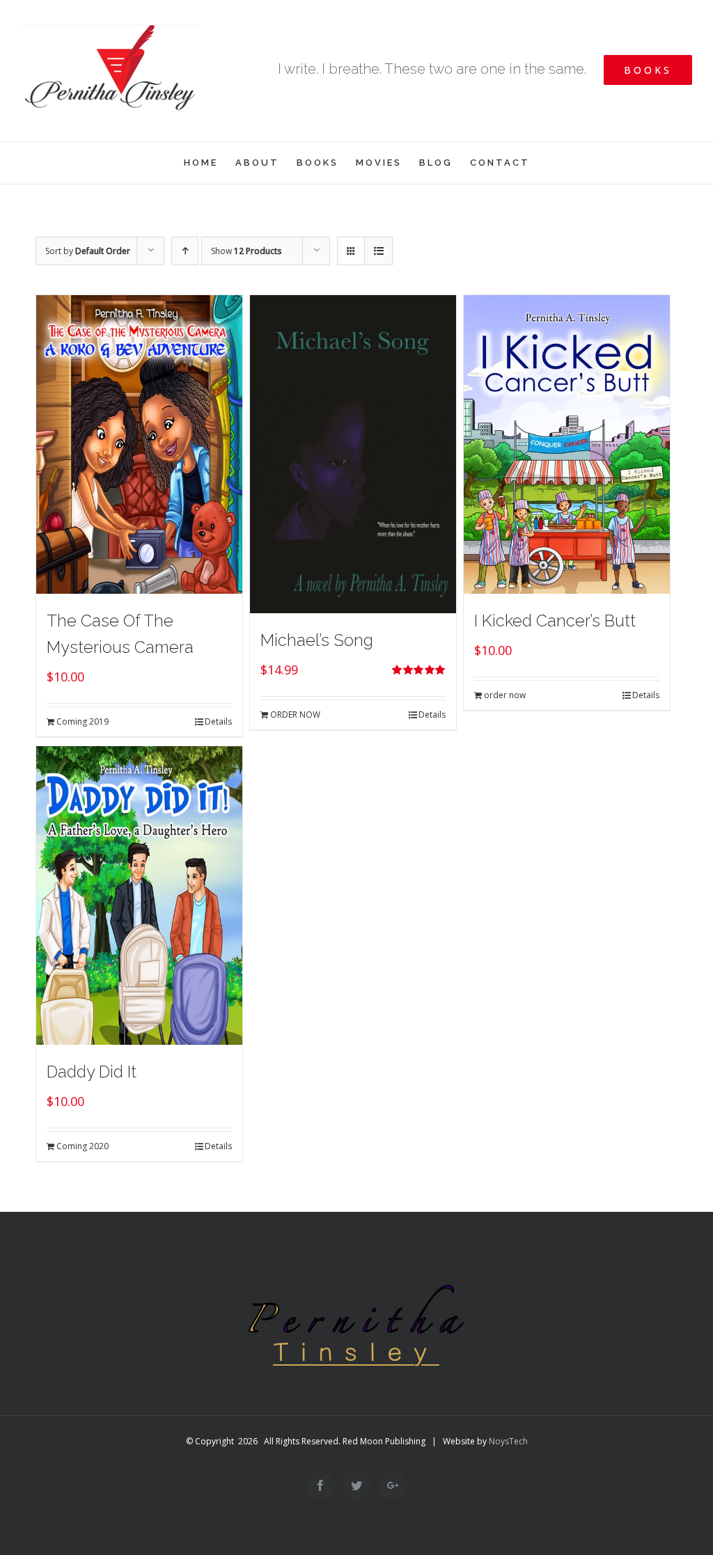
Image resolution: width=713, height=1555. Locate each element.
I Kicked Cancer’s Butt (555, 620)
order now (505, 695)
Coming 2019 (82, 721)
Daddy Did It (91, 1071)
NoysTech (508, 1441)
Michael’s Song (316, 640)
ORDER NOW (295, 714)
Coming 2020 (82, 1146)
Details (218, 721)
